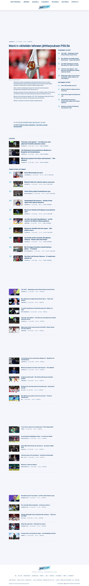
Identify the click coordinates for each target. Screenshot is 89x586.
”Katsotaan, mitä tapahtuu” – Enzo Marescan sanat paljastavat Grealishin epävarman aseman (36, 143)
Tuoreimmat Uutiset (64, 50)
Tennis (64, 575)
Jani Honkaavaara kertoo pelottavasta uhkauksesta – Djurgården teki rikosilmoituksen (36, 151)
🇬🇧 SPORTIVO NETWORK (69, 583)
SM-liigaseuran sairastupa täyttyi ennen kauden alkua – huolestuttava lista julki (37, 387)
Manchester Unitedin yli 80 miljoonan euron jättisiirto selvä (39, 211)
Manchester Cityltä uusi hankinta (29, 464)
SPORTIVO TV (75, 2)
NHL (15, 575)
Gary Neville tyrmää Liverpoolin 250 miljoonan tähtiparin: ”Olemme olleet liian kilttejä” (37, 238)
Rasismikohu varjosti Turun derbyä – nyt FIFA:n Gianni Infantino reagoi (37, 495)
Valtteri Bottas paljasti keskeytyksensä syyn (37, 191)
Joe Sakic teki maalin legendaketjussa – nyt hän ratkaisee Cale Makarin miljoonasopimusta (38, 220)
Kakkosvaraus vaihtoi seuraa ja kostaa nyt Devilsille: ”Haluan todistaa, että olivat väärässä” (37, 328)
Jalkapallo (35, 2)
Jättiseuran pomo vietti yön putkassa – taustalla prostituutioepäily (37, 455)
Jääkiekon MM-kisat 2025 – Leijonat (51, 580)
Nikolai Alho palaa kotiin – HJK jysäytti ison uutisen (33, 524)
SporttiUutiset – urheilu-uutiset (17, 580)
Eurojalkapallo (27, 575)
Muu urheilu (65, 2)
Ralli (47, 575)
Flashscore (77, 580)
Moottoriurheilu (16, 2)
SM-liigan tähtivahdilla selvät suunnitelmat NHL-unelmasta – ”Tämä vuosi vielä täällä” (38, 515)
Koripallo (52, 575)
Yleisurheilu (45, 2)
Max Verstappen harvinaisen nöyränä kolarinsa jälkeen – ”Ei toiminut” (37, 248)
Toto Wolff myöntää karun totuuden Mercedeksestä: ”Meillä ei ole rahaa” (37, 309)
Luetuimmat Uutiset (64, 82)
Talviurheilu (55, 2)
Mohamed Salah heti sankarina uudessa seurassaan (39, 182)
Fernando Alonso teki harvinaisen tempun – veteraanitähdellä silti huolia (38, 533)
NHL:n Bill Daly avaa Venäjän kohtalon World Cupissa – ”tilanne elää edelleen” (37, 299)
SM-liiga (20, 575)
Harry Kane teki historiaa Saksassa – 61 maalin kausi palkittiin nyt (39, 257)
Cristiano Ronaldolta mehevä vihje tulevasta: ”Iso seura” (32, 122)
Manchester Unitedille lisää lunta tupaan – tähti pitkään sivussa (38, 229)
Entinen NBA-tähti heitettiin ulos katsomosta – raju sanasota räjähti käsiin (37, 446)
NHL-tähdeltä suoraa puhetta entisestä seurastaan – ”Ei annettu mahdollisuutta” (36, 396)
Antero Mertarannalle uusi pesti (33, 173)
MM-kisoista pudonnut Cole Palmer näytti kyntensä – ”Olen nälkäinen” (38, 159)
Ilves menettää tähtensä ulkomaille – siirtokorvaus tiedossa (35, 505)
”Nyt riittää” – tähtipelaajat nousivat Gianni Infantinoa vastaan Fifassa (37, 289)
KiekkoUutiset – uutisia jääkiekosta (33, 580)
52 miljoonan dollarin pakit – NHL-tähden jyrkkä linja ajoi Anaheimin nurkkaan (37, 377)
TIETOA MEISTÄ (60, 583)
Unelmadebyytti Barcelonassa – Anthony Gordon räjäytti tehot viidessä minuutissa (38, 201)
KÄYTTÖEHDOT (77, 583)
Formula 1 (42, 575)
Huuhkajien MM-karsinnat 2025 (67, 580)
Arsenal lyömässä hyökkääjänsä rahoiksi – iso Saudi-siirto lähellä (36, 436)
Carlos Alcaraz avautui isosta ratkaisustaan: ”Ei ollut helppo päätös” (37, 427)
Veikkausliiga (35, 575)
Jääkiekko (26, 2)
